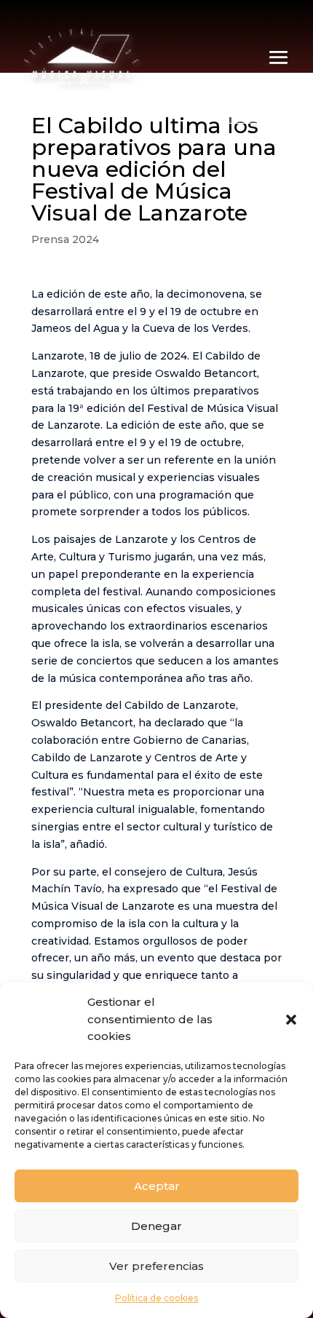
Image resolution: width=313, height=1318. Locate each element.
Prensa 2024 (65, 239)
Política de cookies (156, 1298)
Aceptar (157, 1186)
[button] (291, 1019)
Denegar (156, 1226)
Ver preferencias (156, 1266)
